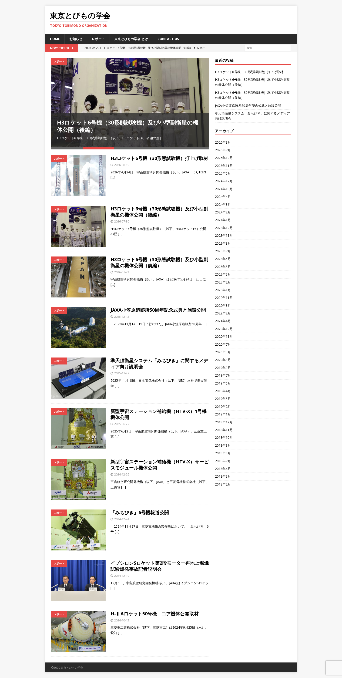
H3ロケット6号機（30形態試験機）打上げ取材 (159, 158)
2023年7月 (223, 251)
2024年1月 (223, 220)
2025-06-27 (121, 424)
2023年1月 (223, 290)
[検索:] (267, 47)
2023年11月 (224, 235)
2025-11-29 (121, 373)
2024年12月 (224, 181)
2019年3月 (223, 398)
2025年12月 (224, 157)
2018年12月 (224, 422)
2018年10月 (224, 437)
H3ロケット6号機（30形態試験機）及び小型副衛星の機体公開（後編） (127, 125)
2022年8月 (223, 305)
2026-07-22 (121, 272)
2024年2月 (223, 212)
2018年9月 (223, 445)
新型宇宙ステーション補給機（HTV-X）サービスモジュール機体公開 (160, 465)
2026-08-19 (121, 165)
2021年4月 (223, 321)
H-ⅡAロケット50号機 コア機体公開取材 (155, 614)
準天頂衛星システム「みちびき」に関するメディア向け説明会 (159, 363)
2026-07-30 (121, 221)
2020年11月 (224, 336)
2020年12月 (224, 329)
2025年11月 (224, 165)
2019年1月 (223, 414)
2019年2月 (223, 406)
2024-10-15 (121, 620)
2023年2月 (223, 282)
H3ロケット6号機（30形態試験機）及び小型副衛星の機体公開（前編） (159, 262)
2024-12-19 (121, 575)
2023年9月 (223, 243)
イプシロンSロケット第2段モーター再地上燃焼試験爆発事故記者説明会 (160, 566)
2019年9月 (223, 367)
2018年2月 (223, 484)
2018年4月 (223, 468)
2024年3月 (223, 204)
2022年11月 (224, 297)
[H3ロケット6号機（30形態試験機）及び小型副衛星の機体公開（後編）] (130, 102)
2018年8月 (223, 453)
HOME (55, 39)
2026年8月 (223, 142)
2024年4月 (223, 196)
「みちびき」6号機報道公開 (140, 512)
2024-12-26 (121, 474)
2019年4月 (223, 391)
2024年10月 (224, 189)
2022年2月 (223, 313)
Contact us (168, 39)
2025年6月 (223, 173)
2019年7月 (223, 375)
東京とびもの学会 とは (131, 39)
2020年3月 (223, 360)
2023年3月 (223, 274)
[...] (162, 138)
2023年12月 (224, 228)
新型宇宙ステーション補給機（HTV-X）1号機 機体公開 (161, 414)
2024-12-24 (121, 519)
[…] (113, 177)
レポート (98, 39)
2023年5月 (223, 266)
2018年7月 (223, 461)
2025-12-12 (121, 316)
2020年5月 (223, 352)
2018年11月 (224, 430)
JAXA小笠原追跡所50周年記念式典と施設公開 (158, 310)
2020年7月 (223, 344)
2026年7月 (223, 150)
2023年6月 (223, 258)
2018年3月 (223, 476)
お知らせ (75, 39)
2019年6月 (223, 383)
